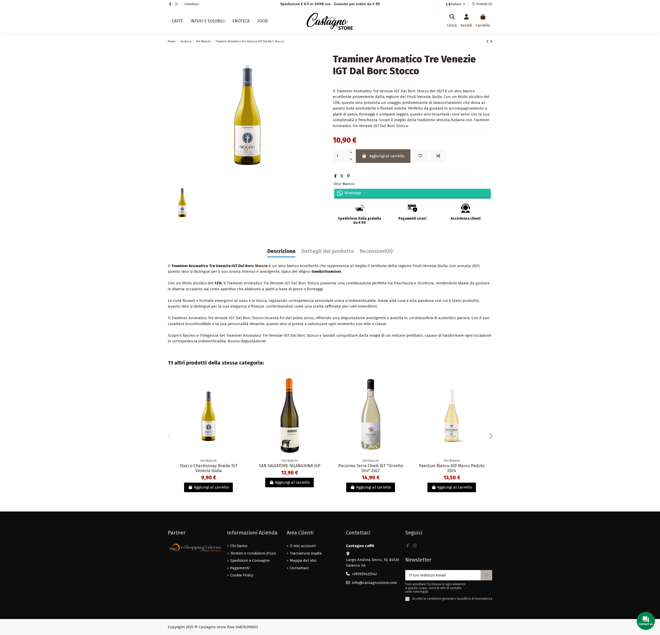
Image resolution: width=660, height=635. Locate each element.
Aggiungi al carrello (387, 156)
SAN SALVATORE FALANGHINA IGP (289, 465)
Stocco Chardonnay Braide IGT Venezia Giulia (208, 468)
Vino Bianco (344, 184)
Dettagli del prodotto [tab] (327, 251)
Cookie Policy (241, 575)
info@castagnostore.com (374, 582)
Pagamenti (239, 568)
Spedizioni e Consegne (250, 560)
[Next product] (491, 41)
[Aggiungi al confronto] (438, 156)
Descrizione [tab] (281, 251)
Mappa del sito (303, 560)
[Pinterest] (348, 176)
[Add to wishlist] (420, 156)
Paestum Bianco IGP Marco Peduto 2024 (451, 468)
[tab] (376, 252)
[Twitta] (342, 176)
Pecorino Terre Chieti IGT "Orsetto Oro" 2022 (370, 468)
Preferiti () (484, 4)
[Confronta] (241, 394)
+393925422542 (364, 574)
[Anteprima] (241, 403)
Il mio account (303, 545)
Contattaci (191, 4)
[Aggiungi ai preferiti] (241, 384)
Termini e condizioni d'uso (253, 553)
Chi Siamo (239, 545)
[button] (169, 436)
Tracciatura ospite (306, 553)
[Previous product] (488, 41)
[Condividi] (335, 176)
